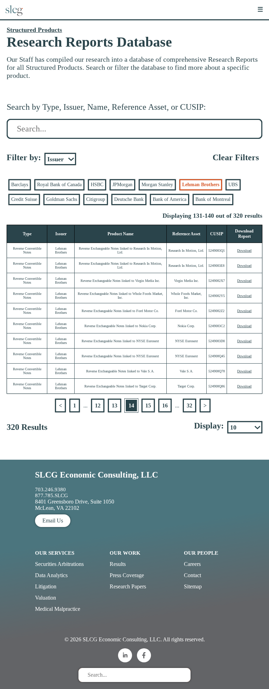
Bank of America (169, 199)
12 (98, 405)
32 (189, 405)
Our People (201, 553)
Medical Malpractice (57, 609)
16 (165, 405)
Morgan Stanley (157, 184)
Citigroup (95, 199)
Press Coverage (127, 575)
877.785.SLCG (51, 495)
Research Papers (128, 586)
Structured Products (34, 29)
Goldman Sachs (61, 199)
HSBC (97, 184)
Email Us (52, 520)
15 (148, 405)
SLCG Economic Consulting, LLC (96, 474)
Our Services (54, 553)
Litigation (45, 586)
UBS (233, 184)
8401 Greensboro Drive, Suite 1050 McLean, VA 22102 (74, 505)
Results (118, 564)
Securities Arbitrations (59, 564)
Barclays (19, 184)
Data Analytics (51, 575)
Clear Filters (236, 157)
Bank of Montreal (212, 199)
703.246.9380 (50, 489)
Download (244, 250)
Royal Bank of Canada (59, 184)
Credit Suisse (24, 199)
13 (114, 405)
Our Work (125, 553)
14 (131, 405)
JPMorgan (122, 184)
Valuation (45, 598)
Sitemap (193, 586)
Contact (192, 575)
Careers (192, 564)
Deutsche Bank (129, 199)
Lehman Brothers (200, 184)
